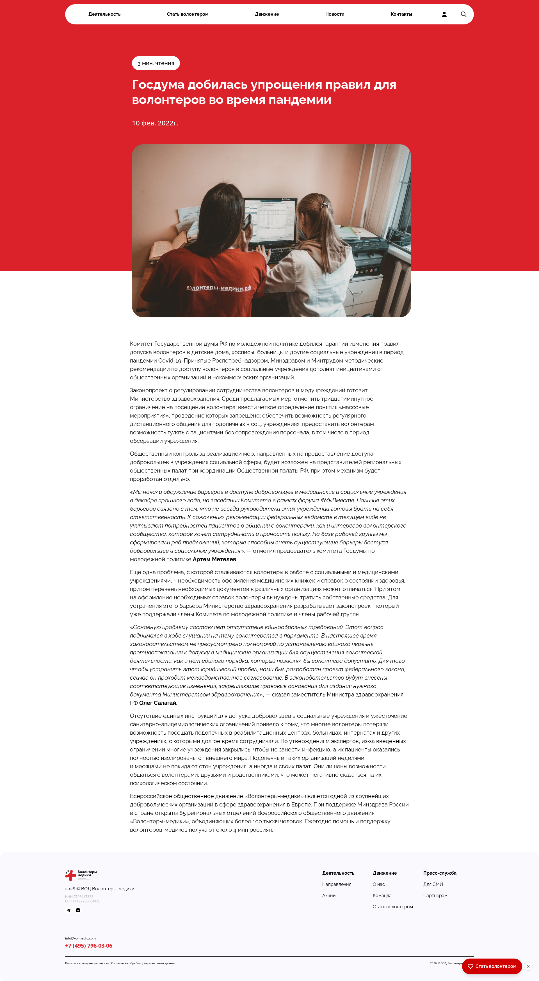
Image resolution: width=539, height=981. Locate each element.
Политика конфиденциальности (87, 963)
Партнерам (435, 895)
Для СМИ (433, 884)
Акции (329, 895)
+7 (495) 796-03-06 (88, 945)
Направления (336, 884)
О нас (379, 884)
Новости (334, 14)
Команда (382, 895)
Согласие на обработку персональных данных (143, 963)
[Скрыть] (528, 966)
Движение (267, 14)
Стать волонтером (188, 14)
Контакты (401, 14)
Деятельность (104, 14)
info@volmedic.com (80, 938)
